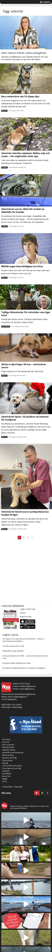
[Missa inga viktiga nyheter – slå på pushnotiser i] (26, 921)
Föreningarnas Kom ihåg (11, 768)
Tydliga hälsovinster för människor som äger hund (25, 313)
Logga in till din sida (27, 609)
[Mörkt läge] (48, 793)
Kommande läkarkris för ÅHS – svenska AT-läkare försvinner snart (25, 656)
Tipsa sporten (7, 760)
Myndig (5, 763)
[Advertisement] (26, 572)
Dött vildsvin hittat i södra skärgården (23, 53)
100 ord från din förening (11, 765)
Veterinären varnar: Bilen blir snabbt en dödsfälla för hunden (22, 210)
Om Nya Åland (7, 786)
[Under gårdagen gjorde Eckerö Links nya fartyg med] (26, 904)
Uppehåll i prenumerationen (13, 752)
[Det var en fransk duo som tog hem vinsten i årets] (26, 887)
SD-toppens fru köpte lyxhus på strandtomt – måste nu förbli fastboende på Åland (23, 639)
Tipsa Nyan (6, 739)
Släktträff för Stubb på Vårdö (13, 651)
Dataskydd (18, 786)
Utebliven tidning (8, 750)
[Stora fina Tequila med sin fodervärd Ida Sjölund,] (26, 937)
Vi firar (4, 781)
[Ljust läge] (42, 793)
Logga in (46, 2)
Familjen (4, 167)
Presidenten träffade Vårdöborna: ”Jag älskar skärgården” (24, 668)
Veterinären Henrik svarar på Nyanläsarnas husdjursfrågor (25, 513)
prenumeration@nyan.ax (25, 694)
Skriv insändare (8, 744)
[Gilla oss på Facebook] (26, 724)
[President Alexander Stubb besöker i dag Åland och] (26, 870)
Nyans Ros (6, 776)
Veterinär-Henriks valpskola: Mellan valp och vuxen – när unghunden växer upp (25, 154)
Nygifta (4, 778)
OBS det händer (8, 747)
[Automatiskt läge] (37, 793)
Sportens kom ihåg (9, 757)
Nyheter (4, 111)
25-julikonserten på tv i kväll (13, 646)
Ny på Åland (6, 773)
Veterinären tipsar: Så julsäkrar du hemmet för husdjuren (25, 418)
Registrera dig (25, 616)
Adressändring (8, 755)
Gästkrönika (5, 326)
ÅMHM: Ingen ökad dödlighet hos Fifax (22, 266)
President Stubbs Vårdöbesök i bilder (17, 663)
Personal (5, 742)
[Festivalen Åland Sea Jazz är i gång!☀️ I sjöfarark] (26, 837)
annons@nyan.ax (27, 688)
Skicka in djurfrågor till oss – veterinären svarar (23, 365)
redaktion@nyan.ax (27, 686)
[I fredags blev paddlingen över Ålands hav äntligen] (26, 820)
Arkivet (23, 612)
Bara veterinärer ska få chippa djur (20, 96)
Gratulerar (6, 771)
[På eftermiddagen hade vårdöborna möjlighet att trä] (26, 853)
